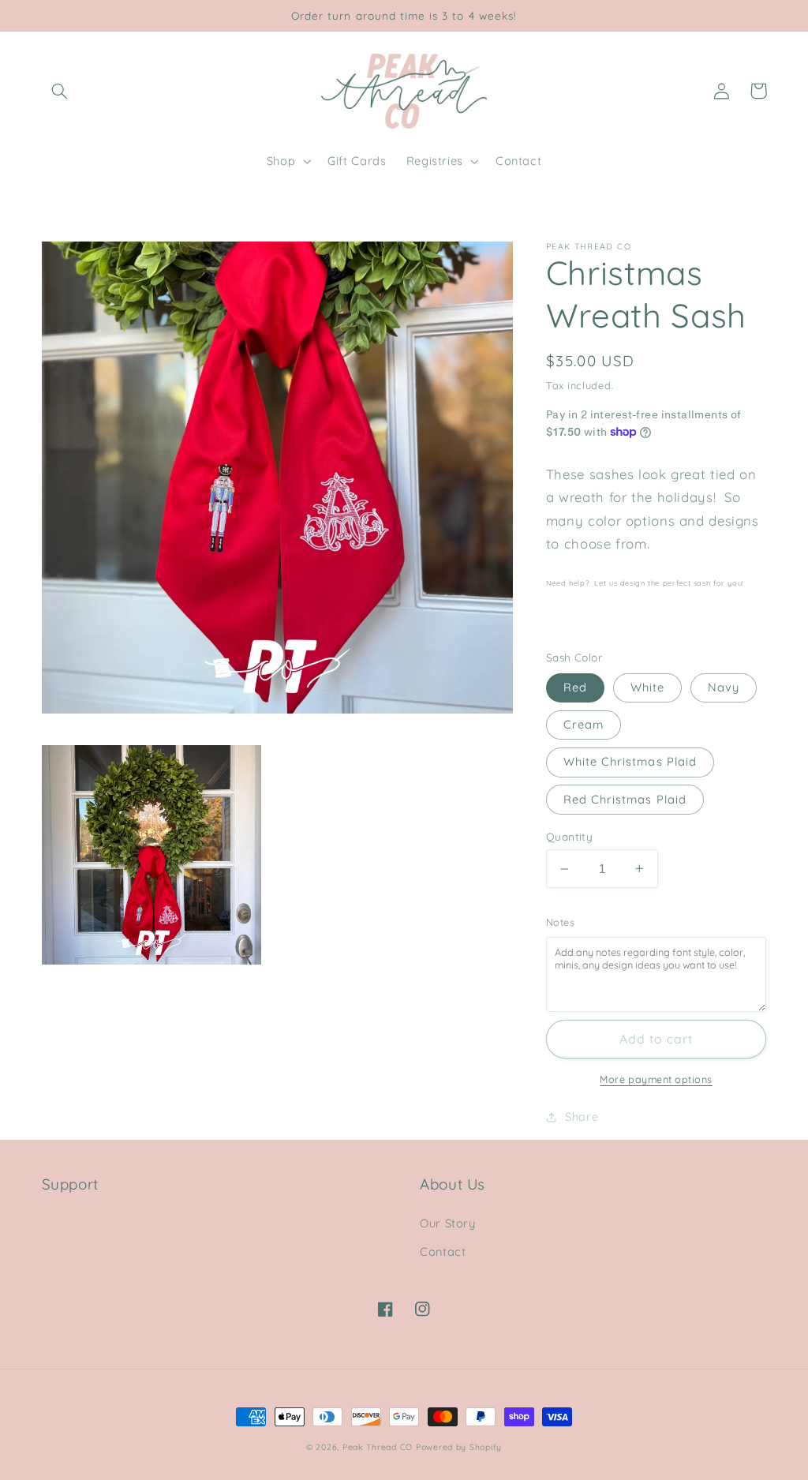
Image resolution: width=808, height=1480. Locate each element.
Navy (723, 687)
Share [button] (581, 1116)
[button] (60, 91)
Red (575, 687)
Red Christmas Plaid (624, 799)
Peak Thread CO (377, 1446)
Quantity (569, 836)
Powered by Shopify (459, 1446)
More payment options (656, 1079)
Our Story (448, 1223)
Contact (443, 1251)
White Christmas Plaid (630, 761)
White (647, 687)
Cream (583, 724)
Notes (560, 922)
